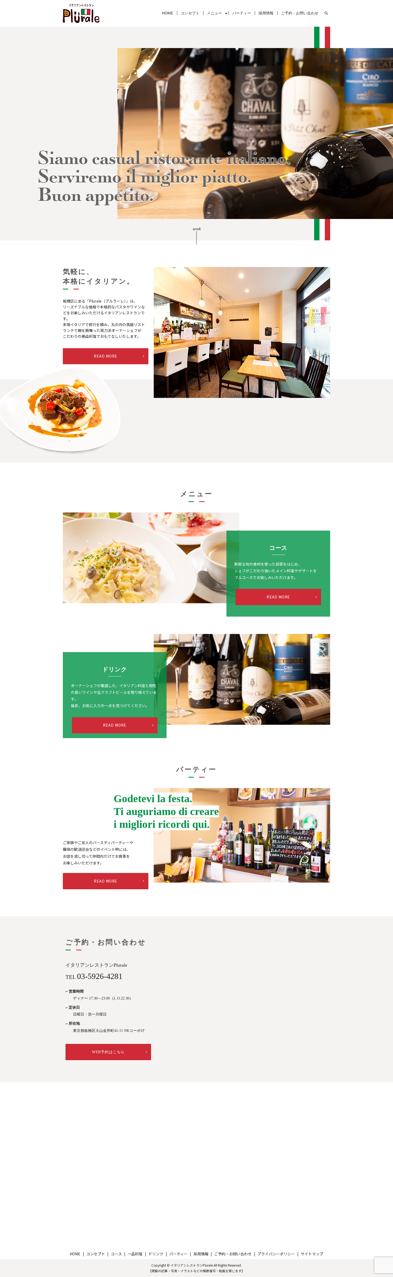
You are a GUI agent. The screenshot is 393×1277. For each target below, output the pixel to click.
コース (116, 1253)
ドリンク (155, 1253)
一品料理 (135, 1253)
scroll (197, 229)
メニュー (214, 13)
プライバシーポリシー (276, 1253)
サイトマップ (312, 1253)
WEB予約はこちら (108, 1052)
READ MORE (106, 356)
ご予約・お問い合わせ (299, 13)
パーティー (241, 13)
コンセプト (190, 13)
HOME (167, 13)
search (326, 13)
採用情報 (266, 13)
